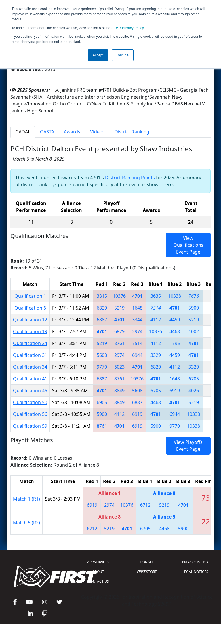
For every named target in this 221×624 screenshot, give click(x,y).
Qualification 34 (30, 367)
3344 (137, 319)
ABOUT (98, 571)
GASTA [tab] (47, 132)
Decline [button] (123, 54)
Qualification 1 (30, 296)
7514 (155, 308)
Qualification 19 (30, 331)
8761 (119, 343)
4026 (193, 390)
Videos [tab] (97, 132)
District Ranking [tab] (132, 132)
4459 (174, 319)
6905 (102, 402)
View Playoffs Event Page (188, 445)
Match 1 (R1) (26, 499)
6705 (193, 379)
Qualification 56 (30, 414)
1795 (174, 343)
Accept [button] (98, 54)
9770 (102, 367)
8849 (119, 390)
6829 (102, 308)
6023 (119, 367)
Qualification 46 (30, 390)
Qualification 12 (30, 319)
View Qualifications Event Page (188, 245)
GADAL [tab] (22, 132)
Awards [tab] (72, 132)
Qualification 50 (30, 402)
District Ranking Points (130, 177)
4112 (155, 319)
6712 (145, 505)
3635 (155, 296)
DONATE (147, 561)
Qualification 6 (30, 308)
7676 (193, 296)
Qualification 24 (30, 343)
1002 (193, 331)
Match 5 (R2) (26, 522)
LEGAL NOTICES (195, 571)
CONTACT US (98, 581)
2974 (137, 331)
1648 (137, 308)
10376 (119, 296)
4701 (137, 296)
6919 (174, 390)
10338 (174, 296)
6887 (102, 319)
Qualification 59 (30, 426)
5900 (193, 308)
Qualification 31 (30, 355)
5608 (102, 355)
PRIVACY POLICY (195, 561)
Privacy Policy (127, 27)
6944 (137, 355)
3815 (102, 296)
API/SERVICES (98, 561)
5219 (119, 308)
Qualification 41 (30, 379)
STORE (147, 571)
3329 (155, 355)
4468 (174, 331)
